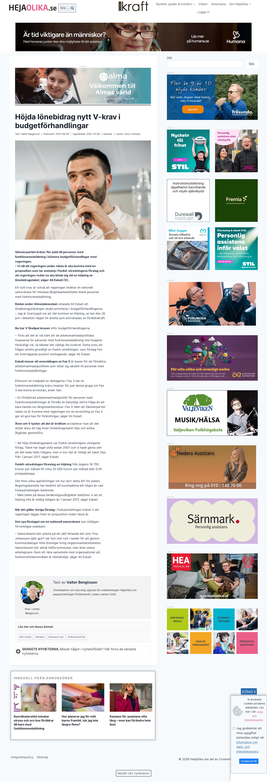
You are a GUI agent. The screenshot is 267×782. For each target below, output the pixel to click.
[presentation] (35, 697)
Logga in (203, 12)
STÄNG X (249, 692)
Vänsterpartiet (76, 637)
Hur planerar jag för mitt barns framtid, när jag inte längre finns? (80, 720)
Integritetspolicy (22, 757)
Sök (169, 58)
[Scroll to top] (9, 767)
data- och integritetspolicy (254, 715)
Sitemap (42, 757)
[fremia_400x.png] (236, 200)
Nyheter (107, 134)
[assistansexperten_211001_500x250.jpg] (212, 379)
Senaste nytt (56, 637)
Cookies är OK (249, 761)
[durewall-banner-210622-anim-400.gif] (188, 200)
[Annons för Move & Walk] (212, 653)
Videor (203, 4)
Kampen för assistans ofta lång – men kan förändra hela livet (130, 720)
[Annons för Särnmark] (212, 543)
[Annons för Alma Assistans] (83, 86)
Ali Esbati (25, 637)
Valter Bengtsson (30, 134)
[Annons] (133, 50)
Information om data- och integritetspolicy (247, 746)
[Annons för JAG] (236, 171)
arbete (40, 637)
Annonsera (218, 4)
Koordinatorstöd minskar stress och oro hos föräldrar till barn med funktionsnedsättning (34, 722)
